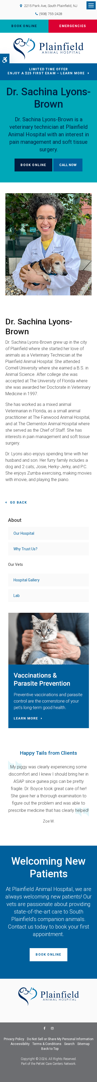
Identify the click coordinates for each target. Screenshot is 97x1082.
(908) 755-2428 (50, 14)
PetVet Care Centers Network (55, 1064)
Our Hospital (23, 533)
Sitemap (83, 1044)
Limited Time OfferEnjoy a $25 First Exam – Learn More (46, 71)
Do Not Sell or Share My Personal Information (60, 1039)
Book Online (24, 26)
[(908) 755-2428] (67, 165)
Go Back (18, 502)
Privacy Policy (14, 1039)
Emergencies (72, 26)
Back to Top (49, 1049)
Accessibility (20, 1044)
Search (69, 1044)
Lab (16, 595)
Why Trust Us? (25, 549)
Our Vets (15, 564)
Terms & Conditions (46, 1044)
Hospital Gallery (26, 580)
